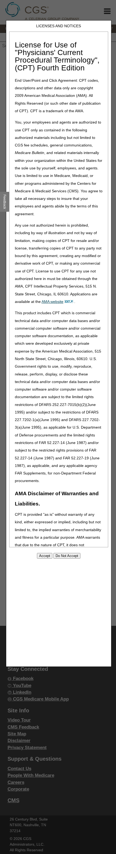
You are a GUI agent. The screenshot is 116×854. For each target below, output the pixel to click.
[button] (4, 202)
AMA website (52, 301)
